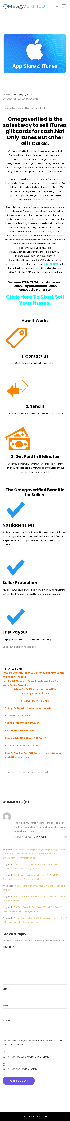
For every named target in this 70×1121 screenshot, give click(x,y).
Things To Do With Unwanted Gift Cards (28, 708)
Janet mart (40, 836)
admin (6, 94)
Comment (8, 947)
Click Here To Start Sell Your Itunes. (35, 300)
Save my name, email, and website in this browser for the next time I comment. (33, 1042)
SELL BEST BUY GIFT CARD (35, 700)
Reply (64, 836)
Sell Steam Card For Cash (19, 730)
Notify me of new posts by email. (20, 1068)
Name (6, 989)
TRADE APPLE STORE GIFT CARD (22, 723)
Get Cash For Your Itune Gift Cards (20, 98)
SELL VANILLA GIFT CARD (18, 715)
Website (7, 1020)
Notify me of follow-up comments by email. (26, 1056)
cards (16, 167)
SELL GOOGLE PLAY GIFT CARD (21, 745)
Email (6, 1004)
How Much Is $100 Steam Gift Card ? (25, 738)
